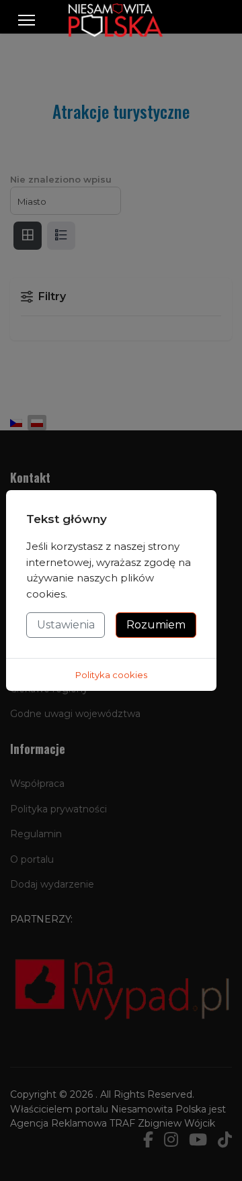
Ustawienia (66, 624)
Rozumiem (156, 624)
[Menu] (26, 20)
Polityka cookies (111, 674)
